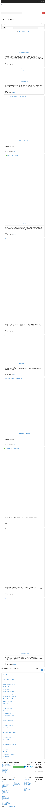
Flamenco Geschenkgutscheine (9, 754)
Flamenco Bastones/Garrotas (8, 737)
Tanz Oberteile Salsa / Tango (8, 691)
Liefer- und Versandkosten (5, 772)
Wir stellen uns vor (16, 781)
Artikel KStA (26, 791)
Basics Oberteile (6, 674)
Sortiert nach (41, 27)
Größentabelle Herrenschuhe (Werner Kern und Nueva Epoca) (6, 794)
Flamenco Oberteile (7, 713)
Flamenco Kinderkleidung (8, 725)
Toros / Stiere (5, 703)
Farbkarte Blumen (5, 797)
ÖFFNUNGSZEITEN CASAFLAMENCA (17, 784)
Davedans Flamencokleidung (8, 679)
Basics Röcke (5, 677)
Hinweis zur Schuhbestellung (5, 782)
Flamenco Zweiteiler (7, 718)
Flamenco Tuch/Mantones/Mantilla (9, 732)
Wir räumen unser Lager (8, 682)
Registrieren (15, 764)
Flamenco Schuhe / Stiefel (8, 698)
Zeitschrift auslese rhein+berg (27, 787)
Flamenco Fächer (6, 727)
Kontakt (3, 774)
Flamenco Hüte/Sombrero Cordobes (10, 730)
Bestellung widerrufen (6, 765)
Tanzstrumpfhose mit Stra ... (24, 433)
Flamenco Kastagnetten (7, 734)
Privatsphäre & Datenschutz (5, 770)
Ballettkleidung (6, 756)
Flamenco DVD (6, 739)
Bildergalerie (15, 779)
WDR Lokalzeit (26, 782)
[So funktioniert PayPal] (28, 766)
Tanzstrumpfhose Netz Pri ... (24, 514)
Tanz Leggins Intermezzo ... (24, 363)
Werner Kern (4, 804)
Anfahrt (14, 782)
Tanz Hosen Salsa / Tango (8, 686)
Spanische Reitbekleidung (8, 720)
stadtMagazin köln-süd (28, 785)
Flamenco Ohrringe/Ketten (8, 747)
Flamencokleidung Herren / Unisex (9, 722)
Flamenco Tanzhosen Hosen (8, 715)
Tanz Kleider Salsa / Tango (8, 689)
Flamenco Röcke (6, 706)
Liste (8, 27)
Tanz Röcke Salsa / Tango (8, 694)
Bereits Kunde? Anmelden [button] (18, 767)
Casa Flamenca (12, 806)
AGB (3, 768)
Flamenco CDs (6, 742)
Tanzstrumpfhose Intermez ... (24, 52)
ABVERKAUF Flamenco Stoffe (9, 684)
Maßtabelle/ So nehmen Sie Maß (5, 801)
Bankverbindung (16, 785)
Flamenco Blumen (6, 749)
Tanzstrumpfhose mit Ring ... (24, 583)
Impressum (4, 766)
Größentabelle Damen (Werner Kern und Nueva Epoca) (6, 790)
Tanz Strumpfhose (24, 81)
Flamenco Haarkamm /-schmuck (9, 744)
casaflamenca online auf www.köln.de (28, 784)
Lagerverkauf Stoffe (6, 803)
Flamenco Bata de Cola (7, 708)
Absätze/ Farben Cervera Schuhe (5, 785)
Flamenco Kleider (6, 710)
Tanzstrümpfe (5, 13)
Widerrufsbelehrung (6, 764)
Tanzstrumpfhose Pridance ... (24, 653)
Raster (11, 27)
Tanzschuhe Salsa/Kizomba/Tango (9, 696)
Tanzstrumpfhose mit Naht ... (24, 140)
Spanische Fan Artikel (7, 701)
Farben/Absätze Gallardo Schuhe (5, 787)
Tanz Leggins (24, 320)
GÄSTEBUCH (15, 787)
